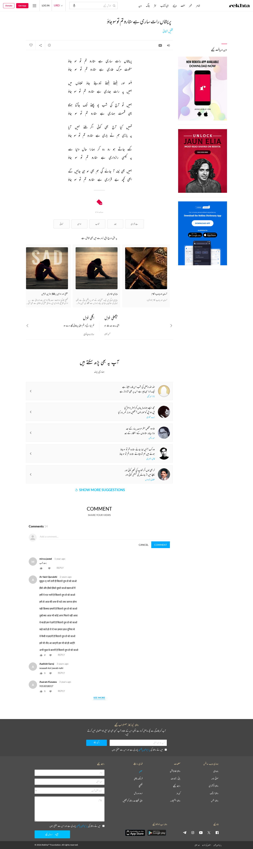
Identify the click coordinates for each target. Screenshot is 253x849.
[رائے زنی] (49, 45)
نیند (115, 223)
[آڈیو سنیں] (168, 45)
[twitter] (209, 832)
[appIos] (135, 833)
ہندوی (215, 771)
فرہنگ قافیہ (138, 778)
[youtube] (201, 832)
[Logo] (239, 6)
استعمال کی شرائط (206, 845)
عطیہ (141, 771)
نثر (155, 6)
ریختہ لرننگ (214, 793)
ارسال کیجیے (48, 834)
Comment (160, 544)
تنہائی (61, 223)
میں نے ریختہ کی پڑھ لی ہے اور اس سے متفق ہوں (137, 749)
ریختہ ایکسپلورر (175, 800)
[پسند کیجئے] (31, 45)
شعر (190, 6)
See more (99, 697)
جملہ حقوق (197, 845)
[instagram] (193, 832)
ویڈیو (175, 6)
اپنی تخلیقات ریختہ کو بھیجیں (133, 800)
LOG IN (46, 5)
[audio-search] (74, 5)
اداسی (79, 223)
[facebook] (217, 832)
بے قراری (134, 223)
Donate (8, 5)
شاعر (198, 6)
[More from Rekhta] (34, 5)
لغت (183, 6)
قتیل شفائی (168, 31)
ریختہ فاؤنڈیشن (175, 771)
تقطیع (141, 785)
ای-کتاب (164, 6)
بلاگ (148, 6)
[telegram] (184, 832)
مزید (140, 6)
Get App (22, 5)
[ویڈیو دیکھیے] (160, 45)
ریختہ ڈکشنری (213, 785)
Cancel (143, 544)
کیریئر (178, 793)
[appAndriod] (156, 833)
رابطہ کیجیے (176, 785)
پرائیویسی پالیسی (144, 749)
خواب (97, 223)
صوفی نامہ (214, 778)
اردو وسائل (138, 793)
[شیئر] (40, 45)
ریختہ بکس (214, 800)
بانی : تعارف (175, 778)
